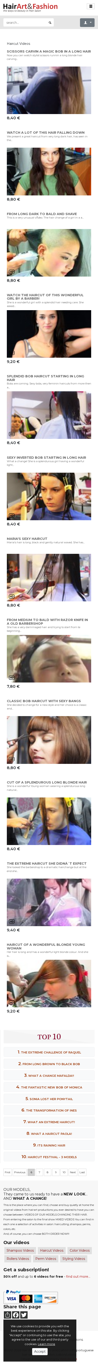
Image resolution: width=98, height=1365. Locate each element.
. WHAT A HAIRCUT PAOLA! (49, 1133)
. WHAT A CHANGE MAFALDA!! (49, 1075)
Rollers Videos (18, 1259)
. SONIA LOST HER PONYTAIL (49, 1098)
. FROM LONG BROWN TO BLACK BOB (49, 1063)
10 (64, 1172)
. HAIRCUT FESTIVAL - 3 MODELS (49, 1156)
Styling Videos (73, 1259)
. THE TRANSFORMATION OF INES (49, 1110)
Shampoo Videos (20, 1250)
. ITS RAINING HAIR (49, 1145)
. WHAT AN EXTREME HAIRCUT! (49, 1121)
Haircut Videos (51, 1250)
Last (82, 1172)
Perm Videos (45, 1259)
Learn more (46, 1344)
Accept (40, 1351)
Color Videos (80, 1250)
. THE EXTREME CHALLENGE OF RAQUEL (49, 1052)
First (7, 1172)
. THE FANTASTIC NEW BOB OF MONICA (49, 1087)
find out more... (78, 1276)
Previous (19, 1172)
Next (73, 1172)
